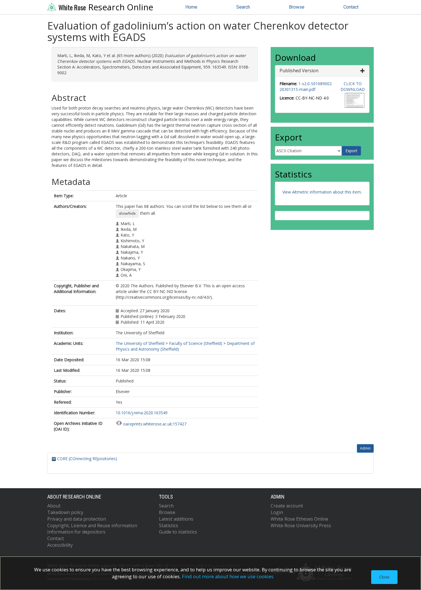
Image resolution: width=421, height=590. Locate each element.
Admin (365, 448)
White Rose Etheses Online (299, 519)
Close (384, 577)
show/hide (127, 213)
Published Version (299, 70)
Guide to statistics (178, 532)
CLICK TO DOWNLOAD (353, 86)
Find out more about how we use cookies (228, 576)
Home (191, 7)
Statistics (168, 525)
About (53, 506)
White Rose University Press (301, 525)
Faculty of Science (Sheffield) (195, 343)
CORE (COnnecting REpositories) (86, 458)
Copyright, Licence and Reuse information (92, 525)
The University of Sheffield (140, 343)
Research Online (105, 7)
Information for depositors (76, 532)
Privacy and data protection (76, 519)
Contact (351, 7)
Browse (296, 7)
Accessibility (60, 545)
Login (277, 512)
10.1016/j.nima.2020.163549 (142, 412)
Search (243, 7)
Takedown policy (65, 512)
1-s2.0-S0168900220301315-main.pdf (306, 86)
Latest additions (176, 519)
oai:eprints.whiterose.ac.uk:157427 (154, 424)
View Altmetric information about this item (321, 192)
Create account (287, 506)
